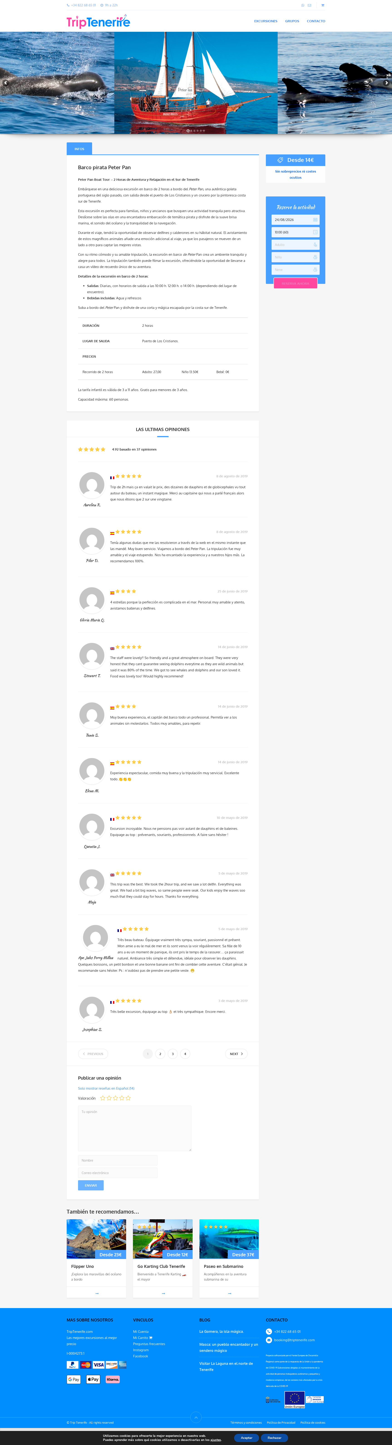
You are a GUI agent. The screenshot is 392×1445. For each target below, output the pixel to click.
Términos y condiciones (246, 1422)
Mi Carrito (141, 1338)
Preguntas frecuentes (149, 1344)
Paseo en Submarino (223, 1266)
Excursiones (265, 21)
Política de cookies (313, 1422)
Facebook (140, 1356)
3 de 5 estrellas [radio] (115, 1098)
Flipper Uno (82, 1266)
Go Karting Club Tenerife (161, 1266)
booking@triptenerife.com (294, 1340)
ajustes (216, 1440)
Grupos (292, 21)
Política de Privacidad (281, 1422)
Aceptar (246, 1438)
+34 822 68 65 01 (287, 1331)
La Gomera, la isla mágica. (221, 1331)
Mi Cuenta (141, 1331)
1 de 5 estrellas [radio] (102, 1098)
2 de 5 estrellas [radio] (109, 1098)
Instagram (141, 1350)
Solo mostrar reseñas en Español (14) (106, 1088)
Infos (79, 149)
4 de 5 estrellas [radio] (122, 1098)
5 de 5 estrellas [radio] (128, 1098)
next (234, 1054)
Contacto (316, 21)
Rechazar (274, 1438)
